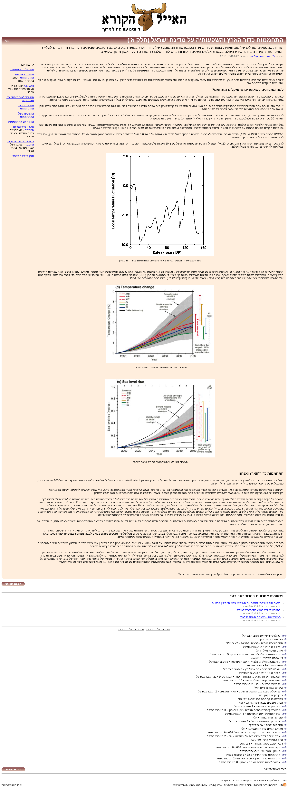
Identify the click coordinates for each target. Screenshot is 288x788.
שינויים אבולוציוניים (271, 687)
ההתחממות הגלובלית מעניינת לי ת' (259, 654)
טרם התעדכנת (231, 785)
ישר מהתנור (276, 639)
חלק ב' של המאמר (23, 155)
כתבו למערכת (260, 785)
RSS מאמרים (276, 785)
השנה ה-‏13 (273, 672)
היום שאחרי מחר (273, 739)
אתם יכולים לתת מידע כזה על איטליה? (257, 736)
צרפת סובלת (272, 713)
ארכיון (219, 785)
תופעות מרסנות (271, 684)
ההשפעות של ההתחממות (26, 115)
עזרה (204, 785)
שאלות (276, 635)
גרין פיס (275, 646)
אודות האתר (246, 785)
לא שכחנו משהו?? (272, 658)
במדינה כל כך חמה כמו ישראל (265, 698)
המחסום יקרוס (274, 725)
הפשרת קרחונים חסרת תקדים (262, 710)
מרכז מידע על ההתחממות (26, 107)
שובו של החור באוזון (271, 717)
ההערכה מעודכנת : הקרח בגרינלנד (260, 732)
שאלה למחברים (271, 669)
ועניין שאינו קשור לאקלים (265, 680)
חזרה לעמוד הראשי (275, 769)
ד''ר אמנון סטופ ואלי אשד (261, 56)
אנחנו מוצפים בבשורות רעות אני (264, 702)
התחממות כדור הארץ (267, 754)
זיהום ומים (276, 650)
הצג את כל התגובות (158, 629)
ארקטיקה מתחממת (268, 721)
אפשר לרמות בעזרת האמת (264, 762)
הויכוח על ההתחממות (21, 121)
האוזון (276, 751)
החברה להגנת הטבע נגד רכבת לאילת (259, 610)
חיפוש (212, 785)
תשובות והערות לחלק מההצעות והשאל (257, 676)
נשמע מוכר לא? (274, 665)
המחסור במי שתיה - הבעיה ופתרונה (262, 643)
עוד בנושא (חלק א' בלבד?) (264, 661)
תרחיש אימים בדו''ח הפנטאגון (265, 728)
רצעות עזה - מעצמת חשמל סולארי (260, 617)
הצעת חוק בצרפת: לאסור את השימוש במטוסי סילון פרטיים (246, 603)
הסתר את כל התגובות (131, 629)
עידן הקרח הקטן (273, 695)
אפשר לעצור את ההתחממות (24, 76)
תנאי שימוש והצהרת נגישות (186, 785)
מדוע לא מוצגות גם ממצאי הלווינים (259, 691)
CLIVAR (29, 85)
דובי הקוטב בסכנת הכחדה (268, 743)
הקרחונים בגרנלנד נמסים (265, 747)
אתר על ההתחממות (22, 69)
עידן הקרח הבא (271, 706)
